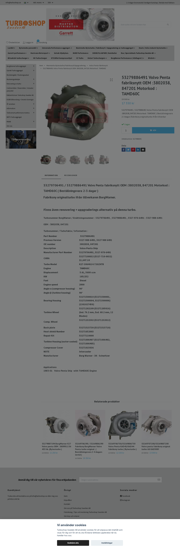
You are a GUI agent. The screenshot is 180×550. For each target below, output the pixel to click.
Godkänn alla (73, 543)
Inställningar (107, 543)
